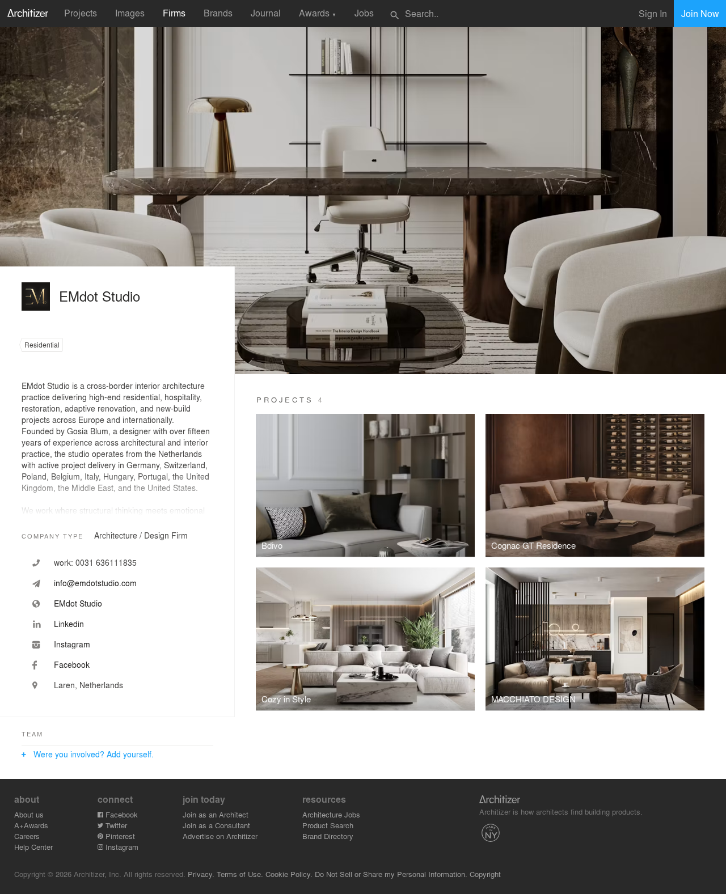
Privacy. (201, 873)
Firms (174, 12)
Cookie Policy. (289, 873)
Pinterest (119, 836)
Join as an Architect (215, 814)
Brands (218, 12)
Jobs (364, 12)
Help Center (33, 846)
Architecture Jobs (331, 814)
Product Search (327, 825)
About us (29, 814)
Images (130, 12)
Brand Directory (327, 836)
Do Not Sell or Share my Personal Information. (391, 873)
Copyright (485, 873)
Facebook (120, 814)
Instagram (120, 846)
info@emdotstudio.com (95, 582)
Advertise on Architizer (220, 836)
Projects (80, 12)
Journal (266, 12)
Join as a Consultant (216, 825)
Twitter (115, 825)
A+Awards (31, 825)
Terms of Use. (240, 873)
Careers (27, 836)
